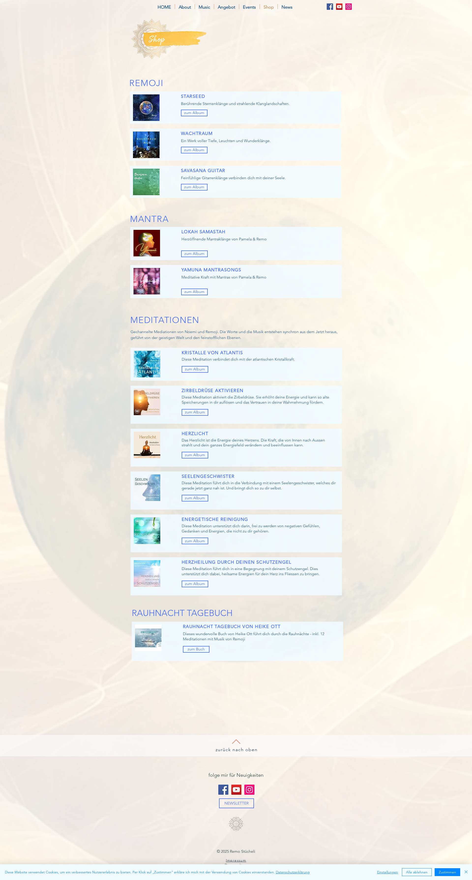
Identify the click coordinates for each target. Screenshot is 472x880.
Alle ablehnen (417, 872)
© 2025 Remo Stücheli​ (236, 851)
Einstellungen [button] (387, 872)
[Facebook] (330, 6)
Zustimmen (447, 872)
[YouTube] (339, 6)
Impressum (236, 860)
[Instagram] (348, 6)
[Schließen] (466, 872)
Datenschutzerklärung (293, 872)
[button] (185, 6)
